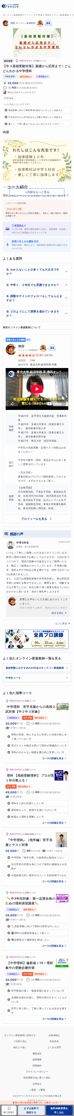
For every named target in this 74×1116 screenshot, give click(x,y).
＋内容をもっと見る (37, 192)
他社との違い (20, 1047)
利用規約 (37, 1065)
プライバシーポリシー (37, 1071)
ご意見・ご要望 (37, 1090)
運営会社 (37, 1053)
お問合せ (37, 1084)
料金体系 (54, 1041)
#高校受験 (10, 76)
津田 (12, 23)
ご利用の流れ (20, 1041)
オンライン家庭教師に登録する (20, 1035)
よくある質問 (54, 1047)
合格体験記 (54, 1035)
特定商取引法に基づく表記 (37, 1077)
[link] (37, 729)
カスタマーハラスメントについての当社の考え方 (37, 1096)
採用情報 (37, 1059)
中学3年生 (22, 542)
